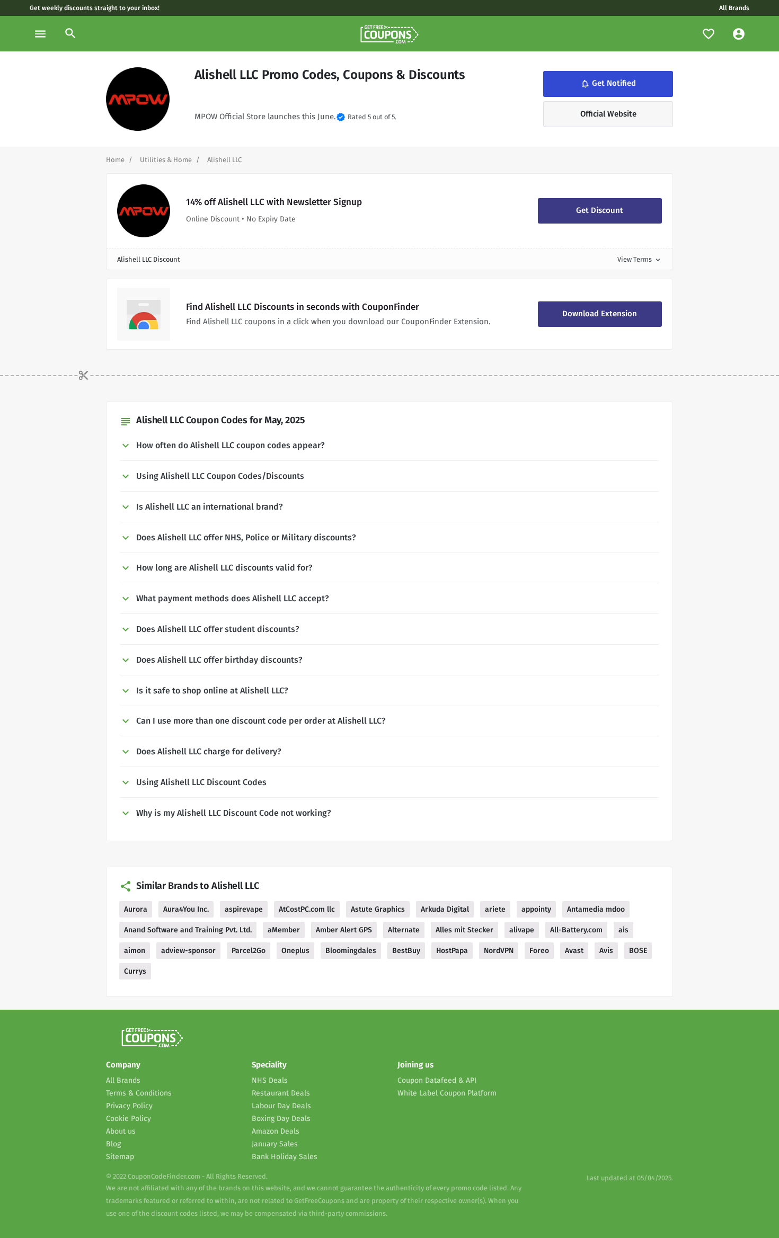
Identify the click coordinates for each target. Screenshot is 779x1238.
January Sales (275, 1143)
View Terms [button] (639, 259)
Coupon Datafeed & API (436, 1080)
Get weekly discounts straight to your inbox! (95, 8)
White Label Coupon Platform (447, 1093)
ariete (495, 909)
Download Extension (599, 313)
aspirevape (244, 909)
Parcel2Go (248, 950)
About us (121, 1131)
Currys (135, 971)
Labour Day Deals (281, 1105)
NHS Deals (270, 1080)
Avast (574, 950)
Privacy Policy (129, 1105)
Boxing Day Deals (281, 1118)
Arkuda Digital (445, 909)
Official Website (608, 114)
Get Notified (607, 84)
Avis (606, 950)
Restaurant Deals (281, 1093)
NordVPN (499, 950)
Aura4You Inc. (186, 909)
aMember (284, 929)
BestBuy (406, 950)
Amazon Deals (275, 1131)
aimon (134, 950)
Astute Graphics (378, 909)
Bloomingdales (350, 950)
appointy (536, 909)
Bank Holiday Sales (284, 1156)
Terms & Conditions (139, 1093)
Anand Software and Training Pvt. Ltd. (188, 929)
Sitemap (120, 1156)
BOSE (638, 950)
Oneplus (295, 950)
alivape (521, 929)
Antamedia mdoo (596, 909)
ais (623, 929)
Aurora (135, 909)
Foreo (539, 950)
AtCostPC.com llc (307, 909)
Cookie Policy (128, 1118)
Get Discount (599, 210)
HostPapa (452, 950)
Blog (113, 1143)
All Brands (734, 8)
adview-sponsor (188, 950)
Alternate (404, 929)
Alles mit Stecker (464, 929)
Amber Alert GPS (344, 929)
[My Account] (739, 33)
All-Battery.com (576, 929)
